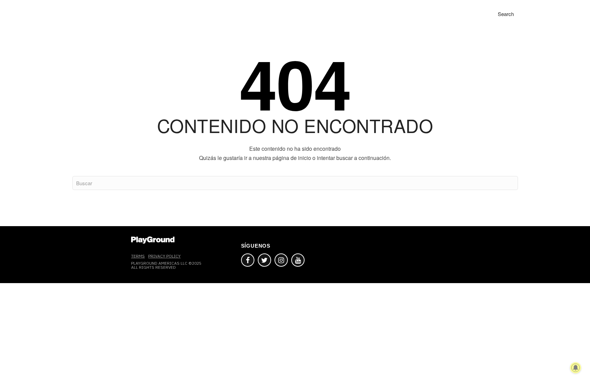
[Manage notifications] (575, 367)
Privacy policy (164, 256)
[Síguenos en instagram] (281, 260)
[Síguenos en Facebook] (247, 260)
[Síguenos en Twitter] (264, 260)
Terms (138, 256)
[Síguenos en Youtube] (298, 260)
